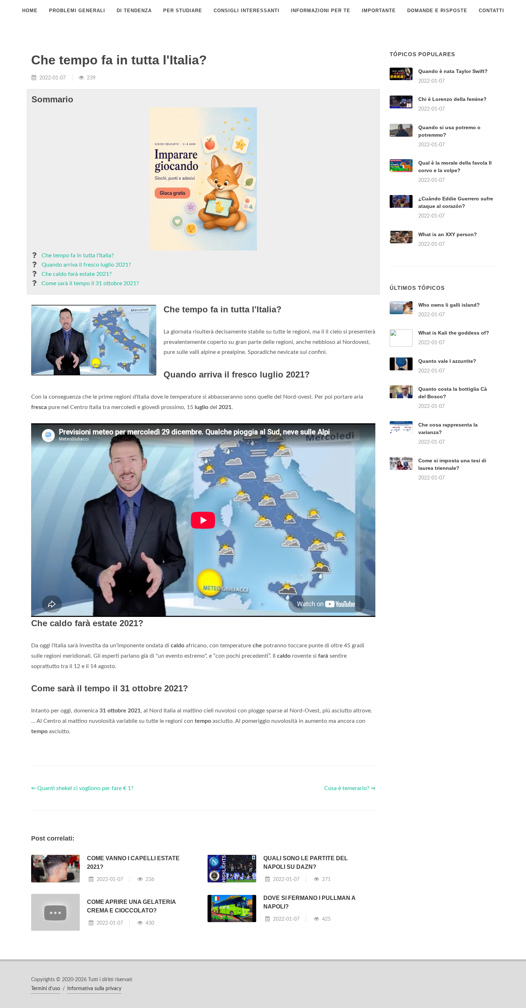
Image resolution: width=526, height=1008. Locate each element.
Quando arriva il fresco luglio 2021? (86, 265)
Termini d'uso (45, 988)
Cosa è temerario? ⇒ (349, 788)
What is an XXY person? (447, 234)
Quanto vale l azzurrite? (447, 361)
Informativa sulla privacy (94, 988)
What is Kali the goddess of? (453, 333)
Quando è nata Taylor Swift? (453, 71)
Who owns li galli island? (449, 305)
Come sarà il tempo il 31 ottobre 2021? (90, 283)
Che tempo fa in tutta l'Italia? (78, 255)
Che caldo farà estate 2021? (77, 274)
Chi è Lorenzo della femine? (452, 99)
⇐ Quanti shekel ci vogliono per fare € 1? (82, 788)
